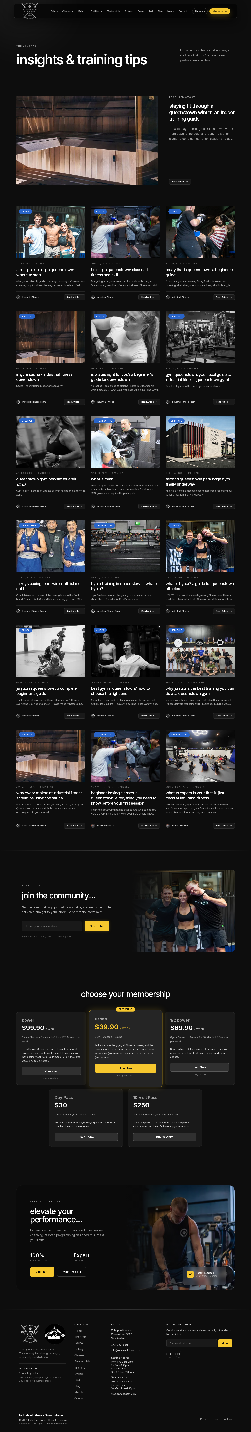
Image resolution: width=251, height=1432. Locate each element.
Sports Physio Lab (29, 1373)
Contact (79, 1398)
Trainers (79, 1367)
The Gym (80, 1337)
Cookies (227, 1418)
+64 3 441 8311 (119, 1345)
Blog (77, 1386)
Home (78, 1330)
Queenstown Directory (56, 1423)
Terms (215, 1418)
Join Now (51, 1071)
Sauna (78, 1343)
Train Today (86, 1137)
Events (78, 1373)
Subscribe (97, 926)
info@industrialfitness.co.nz (126, 1350)
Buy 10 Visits (164, 1137)
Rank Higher (37, 1423)
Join (225, 1343)
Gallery (79, 1349)
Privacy (204, 1418)
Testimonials (82, 1361)
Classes (79, 1355)
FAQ (77, 1380)
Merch (78, 1392)
